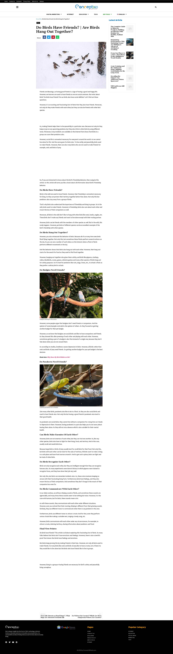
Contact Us (12, 1)
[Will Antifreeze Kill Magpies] (129, 86)
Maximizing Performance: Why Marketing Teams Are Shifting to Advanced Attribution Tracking (118, 44)
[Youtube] (13, 642)
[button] (155, 7)
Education (83, 14)
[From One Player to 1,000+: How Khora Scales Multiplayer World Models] (129, 55)
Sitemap (42, 1)
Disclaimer (19, 1)
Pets (40, 19)
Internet (70, 14)
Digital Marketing (53, 14)
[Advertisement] (72, 118)
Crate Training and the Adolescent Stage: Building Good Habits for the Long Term (118, 69)
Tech (96, 14)
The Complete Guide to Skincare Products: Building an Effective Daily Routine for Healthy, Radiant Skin (118, 31)
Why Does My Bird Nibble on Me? (58, 357)
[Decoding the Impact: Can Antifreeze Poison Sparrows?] (129, 78)
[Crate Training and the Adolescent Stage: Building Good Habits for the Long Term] (129, 68)
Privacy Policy (26, 1)
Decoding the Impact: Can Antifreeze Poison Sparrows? (117, 78)
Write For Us (35, 1)
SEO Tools (106, 14)
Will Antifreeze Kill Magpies (117, 87)
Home (6, 1)
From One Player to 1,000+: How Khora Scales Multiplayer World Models (118, 55)
